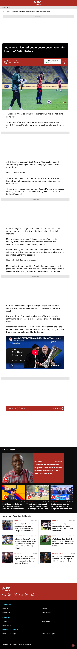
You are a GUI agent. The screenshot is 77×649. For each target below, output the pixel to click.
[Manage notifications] (73, 645)
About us (5, 621)
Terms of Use (46, 621)
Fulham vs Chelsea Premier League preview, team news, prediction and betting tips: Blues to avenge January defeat (25, 543)
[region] (38, 498)
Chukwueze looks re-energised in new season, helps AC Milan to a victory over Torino (62, 527)
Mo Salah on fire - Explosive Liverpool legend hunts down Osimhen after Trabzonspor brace (63, 542)
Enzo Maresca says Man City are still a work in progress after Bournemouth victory (63, 558)
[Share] (64, 62)
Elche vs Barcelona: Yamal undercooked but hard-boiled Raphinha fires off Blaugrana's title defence (24, 527)
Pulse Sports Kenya (9, 634)
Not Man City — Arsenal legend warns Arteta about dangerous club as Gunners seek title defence (24, 559)
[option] (13, 498)
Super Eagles (46, 612)
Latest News (6, 7)
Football (8, 11)
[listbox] (38, 498)
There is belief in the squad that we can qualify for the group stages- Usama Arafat (37, 506)
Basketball (6, 612)
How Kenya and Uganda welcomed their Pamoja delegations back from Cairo (61, 506)
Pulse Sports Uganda (49, 634)
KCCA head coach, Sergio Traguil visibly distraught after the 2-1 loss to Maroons (13, 506)
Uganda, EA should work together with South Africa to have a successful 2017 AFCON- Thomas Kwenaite (48, 469)
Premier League (57, 553)
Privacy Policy (7, 625)
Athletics (45, 609)
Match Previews (20, 536)
